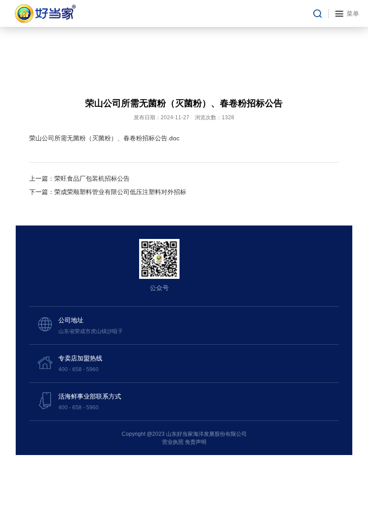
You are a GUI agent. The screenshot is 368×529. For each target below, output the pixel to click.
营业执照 (173, 442)
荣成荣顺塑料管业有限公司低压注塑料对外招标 (120, 191)
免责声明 (195, 442)
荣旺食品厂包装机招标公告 (92, 178)
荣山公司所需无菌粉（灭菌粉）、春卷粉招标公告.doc (104, 138)
